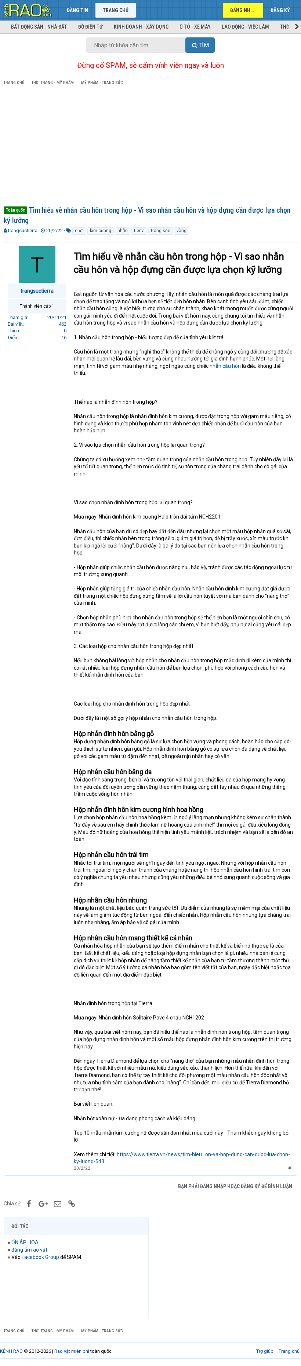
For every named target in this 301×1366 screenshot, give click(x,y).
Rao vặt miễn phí (71, 1351)
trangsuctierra (22, 230)
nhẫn (122, 230)
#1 (290, 1168)
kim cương (100, 230)
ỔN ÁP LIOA (25, 1242)
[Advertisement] (150, 147)
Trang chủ (115, 10)
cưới (79, 230)
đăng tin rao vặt (29, 1250)
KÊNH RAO (11, 1351)
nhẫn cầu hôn (225, 366)
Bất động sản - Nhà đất (39, 27)
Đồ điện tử (90, 27)
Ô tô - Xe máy (195, 27)
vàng (181, 230)
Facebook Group (40, 1257)
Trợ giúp (264, 1351)
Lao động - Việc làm (245, 27)
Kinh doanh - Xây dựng (141, 27)
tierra (139, 230)
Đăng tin (77, 10)
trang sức (160, 230)
